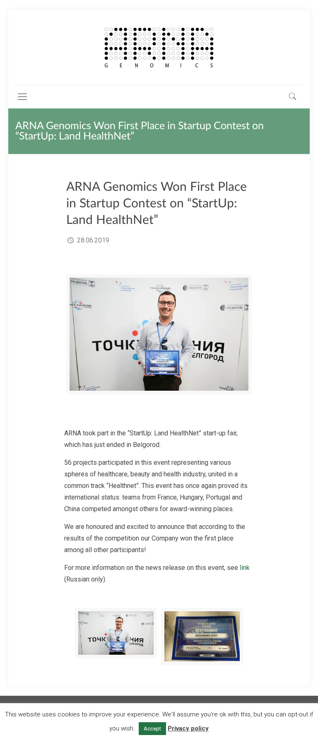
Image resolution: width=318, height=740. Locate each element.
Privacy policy (188, 728)
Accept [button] (152, 729)
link (245, 568)
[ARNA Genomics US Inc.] (159, 47)
